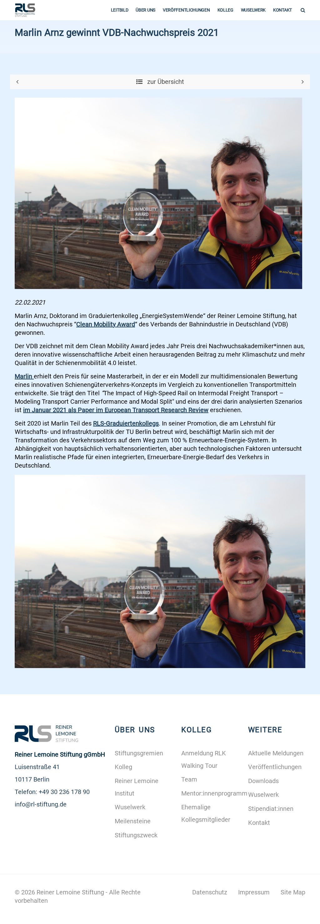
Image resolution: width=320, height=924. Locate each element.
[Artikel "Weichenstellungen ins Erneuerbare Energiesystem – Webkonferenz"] (17, 82)
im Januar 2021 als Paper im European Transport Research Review (115, 410)
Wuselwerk (253, 10)
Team (189, 779)
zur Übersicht (165, 81)
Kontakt (282, 10)
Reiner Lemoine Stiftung (70, 892)
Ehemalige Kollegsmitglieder (205, 813)
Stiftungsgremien (139, 753)
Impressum (254, 892)
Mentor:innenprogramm (209, 793)
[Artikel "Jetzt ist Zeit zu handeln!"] (302, 82)
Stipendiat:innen (270, 808)
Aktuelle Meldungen (275, 753)
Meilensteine (133, 821)
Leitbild (119, 10)
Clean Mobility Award (105, 324)
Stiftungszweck (136, 835)
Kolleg (225, 10)
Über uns (145, 10)
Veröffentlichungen (186, 10)
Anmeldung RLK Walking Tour (203, 759)
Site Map (293, 892)
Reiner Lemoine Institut (136, 787)
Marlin (24, 376)
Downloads (263, 781)
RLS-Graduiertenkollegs (126, 423)
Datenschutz (209, 892)
